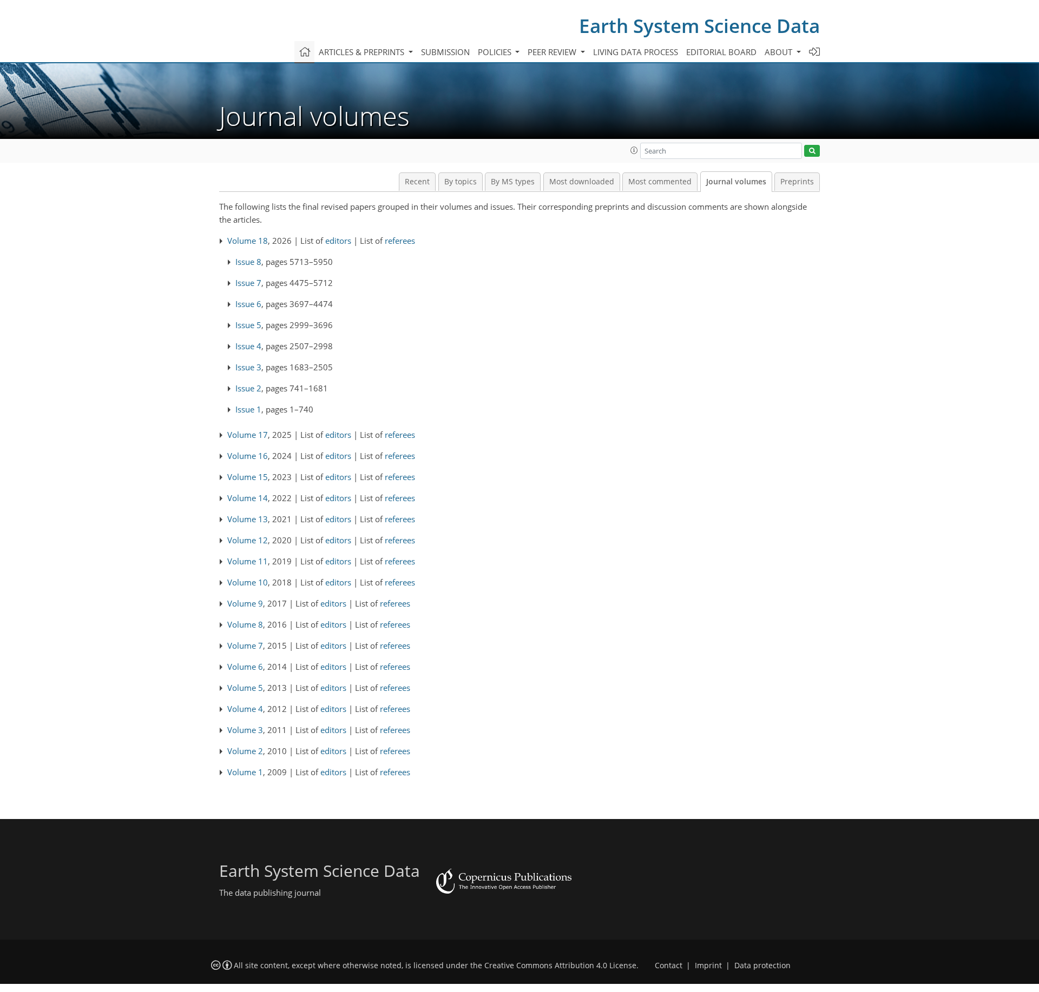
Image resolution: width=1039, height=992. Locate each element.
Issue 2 (248, 388)
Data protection (762, 965)
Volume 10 (247, 582)
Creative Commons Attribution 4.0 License (560, 965)
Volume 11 (247, 561)
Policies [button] (496, 51)
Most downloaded (581, 182)
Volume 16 (247, 455)
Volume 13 (247, 519)
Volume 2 (245, 750)
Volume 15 (247, 476)
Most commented (660, 182)
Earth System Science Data (699, 25)
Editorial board (721, 51)
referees (400, 240)
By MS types (513, 182)
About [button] (779, 51)
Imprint (708, 965)
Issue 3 (248, 367)
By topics (460, 182)
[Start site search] (812, 151)
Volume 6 (245, 666)
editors (338, 240)
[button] (634, 150)
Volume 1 (245, 772)
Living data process (635, 51)
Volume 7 (245, 645)
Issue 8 (248, 261)
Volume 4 (245, 708)
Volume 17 (247, 434)
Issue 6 (248, 303)
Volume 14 (247, 497)
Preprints (797, 182)
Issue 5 (248, 324)
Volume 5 (245, 687)
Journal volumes (736, 182)
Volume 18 (247, 240)
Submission (445, 51)
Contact (668, 965)
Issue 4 (248, 346)
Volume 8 (245, 624)
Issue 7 (248, 282)
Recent (417, 182)
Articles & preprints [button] (362, 51)
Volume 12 (247, 540)
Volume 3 (245, 729)
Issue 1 (248, 409)
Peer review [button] (553, 51)
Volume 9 (245, 603)
